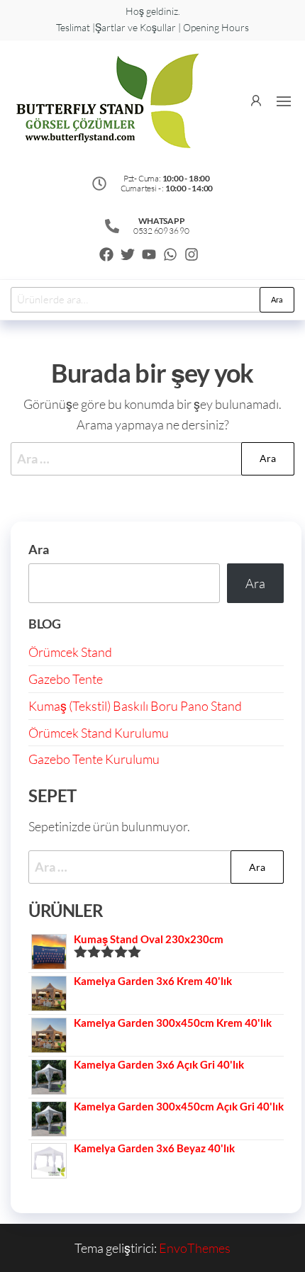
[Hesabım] (256, 99)
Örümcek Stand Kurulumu (98, 733)
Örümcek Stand (70, 652)
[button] (284, 101)
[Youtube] (149, 254)
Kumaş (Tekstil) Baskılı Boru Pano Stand (135, 706)
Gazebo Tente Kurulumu (94, 759)
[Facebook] (106, 254)
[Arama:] (152, 458)
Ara (277, 299)
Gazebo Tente (65, 679)
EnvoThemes (195, 1248)
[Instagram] (191, 254)
